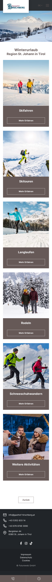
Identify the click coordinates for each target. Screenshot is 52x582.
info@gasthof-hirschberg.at (22, 515)
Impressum (26, 554)
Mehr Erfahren (26, 120)
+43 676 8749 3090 (18, 526)
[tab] (25, 37)
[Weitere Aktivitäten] (26, 447)
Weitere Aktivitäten (26, 464)
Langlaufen (26, 252)
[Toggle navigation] (47, 5)
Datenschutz (26, 557)
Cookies (26, 560)
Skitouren (26, 181)
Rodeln (26, 323)
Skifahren (26, 110)
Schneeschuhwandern (26, 394)
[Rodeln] (26, 305)
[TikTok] (31, 543)
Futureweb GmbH (27, 565)
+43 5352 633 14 (17, 520)
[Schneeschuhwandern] (26, 376)
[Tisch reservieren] (13, 578)
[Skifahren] (26, 93)
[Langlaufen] (26, 235)
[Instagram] (26, 543)
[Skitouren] (26, 164)
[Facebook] (20, 543)
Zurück (26, 500)
